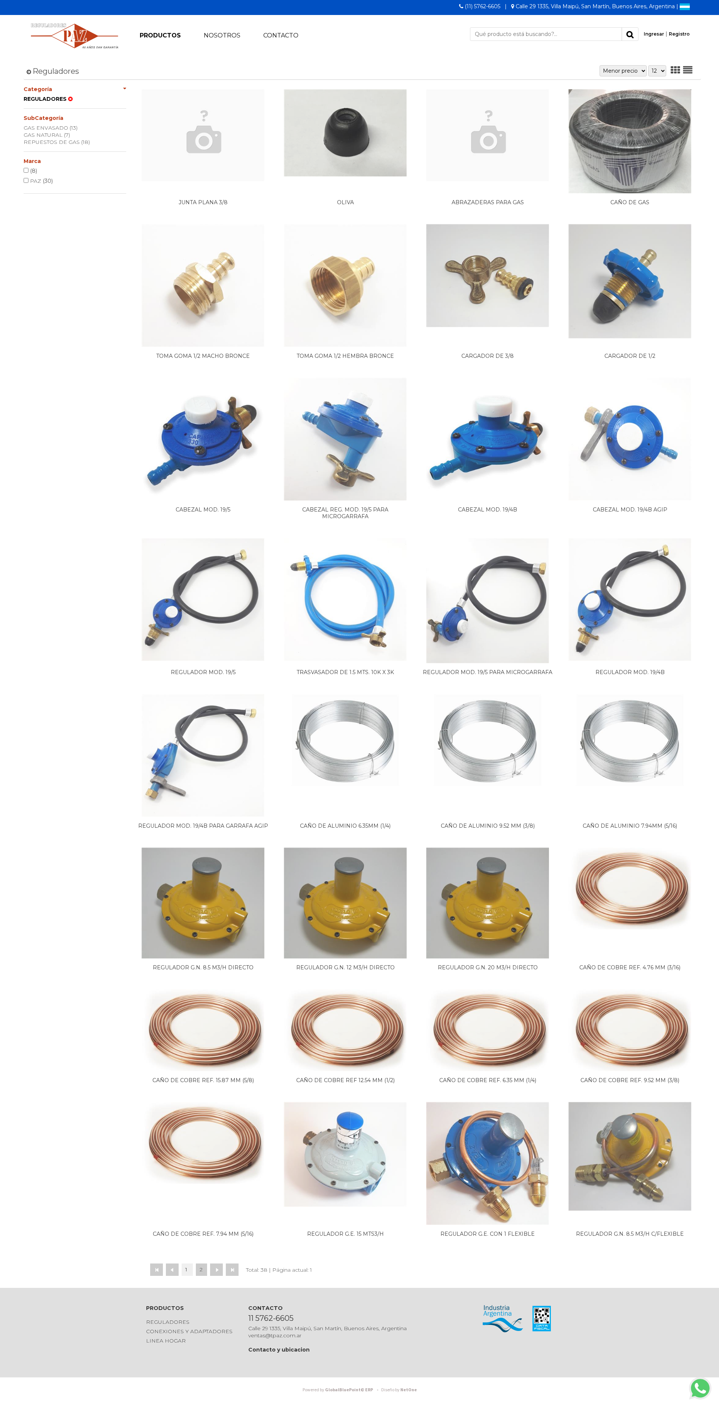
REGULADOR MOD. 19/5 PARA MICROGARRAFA (487, 672)
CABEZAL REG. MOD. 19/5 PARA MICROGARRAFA (345, 513)
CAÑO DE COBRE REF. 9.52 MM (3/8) (629, 1080)
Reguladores (56, 71)
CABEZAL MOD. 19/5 (203, 509)
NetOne (399, 1390)
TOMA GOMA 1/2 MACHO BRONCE (203, 356)
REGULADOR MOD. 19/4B (630, 672)
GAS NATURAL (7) (47, 135)
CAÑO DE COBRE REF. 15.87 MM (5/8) (203, 1080)
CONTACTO (280, 35)
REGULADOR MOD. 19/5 (203, 672)
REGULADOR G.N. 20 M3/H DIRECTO (488, 967)
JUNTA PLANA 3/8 (203, 202)
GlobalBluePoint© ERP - (341, 1390)
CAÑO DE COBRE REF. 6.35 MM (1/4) (487, 1080)
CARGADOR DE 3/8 (487, 356)
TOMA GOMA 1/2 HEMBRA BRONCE (345, 356)
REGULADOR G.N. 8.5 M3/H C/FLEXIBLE (630, 1234)
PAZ (40, 181)
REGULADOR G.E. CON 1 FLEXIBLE (487, 1234)
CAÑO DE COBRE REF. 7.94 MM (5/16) (203, 1234)
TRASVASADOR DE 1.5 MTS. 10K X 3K (345, 672)
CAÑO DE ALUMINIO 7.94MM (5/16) (630, 825)
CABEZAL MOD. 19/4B (487, 509)
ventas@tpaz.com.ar (274, 1335)
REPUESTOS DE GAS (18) (57, 142)
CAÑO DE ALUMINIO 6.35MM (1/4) (345, 825)
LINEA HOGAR (166, 1340)
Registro (679, 34)
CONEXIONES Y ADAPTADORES (189, 1331)
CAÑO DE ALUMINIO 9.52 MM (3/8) (488, 825)
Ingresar (654, 34)
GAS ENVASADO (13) (51, 127)
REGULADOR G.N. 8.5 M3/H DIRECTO (203, 967)
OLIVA (345, 202)
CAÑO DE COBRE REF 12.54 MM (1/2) (345, 1080)
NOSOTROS (222, 35)
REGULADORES (167, 1322)
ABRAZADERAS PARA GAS (488, 202)
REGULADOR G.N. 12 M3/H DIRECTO (345, 967)
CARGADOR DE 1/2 (629, 356)
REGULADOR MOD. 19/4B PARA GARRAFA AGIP (203, 825)
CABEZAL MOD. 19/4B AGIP (630, 509)
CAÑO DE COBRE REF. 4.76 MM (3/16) (629, 967)
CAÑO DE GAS (629, 202)
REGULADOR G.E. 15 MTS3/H (345, 1234)
